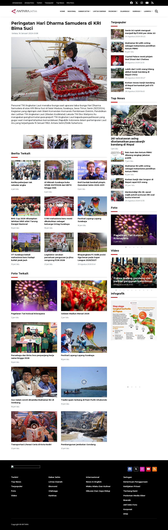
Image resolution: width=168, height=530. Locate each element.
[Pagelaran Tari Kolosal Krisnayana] (34, 295)
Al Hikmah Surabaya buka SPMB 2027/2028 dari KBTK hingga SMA (58, 185)
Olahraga (124, 11)
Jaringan (127, 477)
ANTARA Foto (130, 505)
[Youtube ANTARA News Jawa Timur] (147, 3)
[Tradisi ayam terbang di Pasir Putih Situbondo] (84, 382)
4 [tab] (137, 247)
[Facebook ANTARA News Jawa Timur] (131, 3)
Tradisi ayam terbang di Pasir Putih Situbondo (84, 400)
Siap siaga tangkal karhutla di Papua (133, 376)
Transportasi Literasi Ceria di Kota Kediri (31, 444)
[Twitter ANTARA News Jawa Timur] (136, 3)
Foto (114, 207)
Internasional (92, 477)
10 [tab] (151, 290)
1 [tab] (126, 247)
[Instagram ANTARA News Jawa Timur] (142, 3)
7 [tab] (139, 290)
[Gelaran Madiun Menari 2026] (84, 295)
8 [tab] (143, 290)
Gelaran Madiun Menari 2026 (75, 313)
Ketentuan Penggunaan (135, 482)
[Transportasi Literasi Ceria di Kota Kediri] (34, 426)
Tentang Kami (130, 491)
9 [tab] (147, 290)
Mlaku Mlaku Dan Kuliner (98, 486)
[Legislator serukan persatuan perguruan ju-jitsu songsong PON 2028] (59, 242)
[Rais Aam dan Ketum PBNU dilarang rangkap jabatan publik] (117, 156)
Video (115, 250)
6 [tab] (136, 290)
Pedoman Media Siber (134, 495)
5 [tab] (141, 247)
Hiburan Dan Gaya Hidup (98, 491)
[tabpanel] (134, 230)
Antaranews (17, 3)
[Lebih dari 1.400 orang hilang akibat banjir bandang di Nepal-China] (117, 73)
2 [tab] (130, 247)
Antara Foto (29, 3)
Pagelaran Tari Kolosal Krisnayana (28, 313)
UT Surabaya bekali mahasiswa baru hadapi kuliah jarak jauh (23, 257)
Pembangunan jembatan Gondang (78, 444)
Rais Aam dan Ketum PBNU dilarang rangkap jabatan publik (138, 155)
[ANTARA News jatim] (24, 11)
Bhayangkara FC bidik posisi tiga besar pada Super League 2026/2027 (92, 257)
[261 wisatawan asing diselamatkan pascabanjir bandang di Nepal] (134, 120)
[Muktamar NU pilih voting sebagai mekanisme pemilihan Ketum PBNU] (117, 47)
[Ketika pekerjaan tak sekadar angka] (25, 170)
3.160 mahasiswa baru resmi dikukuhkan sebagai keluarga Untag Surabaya (58, 221)
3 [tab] (134, 247)
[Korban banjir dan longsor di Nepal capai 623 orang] (117, 183)
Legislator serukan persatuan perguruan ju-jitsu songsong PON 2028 (58, 257)
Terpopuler (49, 3)
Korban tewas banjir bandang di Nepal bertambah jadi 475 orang (140, 85)
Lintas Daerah (99, 11)
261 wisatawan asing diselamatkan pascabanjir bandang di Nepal (128, 141)
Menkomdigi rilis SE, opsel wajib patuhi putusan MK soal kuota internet (139, 195)
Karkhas (136, 11)
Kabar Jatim (83, 11)
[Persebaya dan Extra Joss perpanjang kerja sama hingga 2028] (34, 337)
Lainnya (147, 11)
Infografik (118, 293)
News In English (94, 482)
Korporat (127, 509)
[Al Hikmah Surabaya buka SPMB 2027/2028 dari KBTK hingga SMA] (59, 170)
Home (62, 11)
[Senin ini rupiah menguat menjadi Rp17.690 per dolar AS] (117, 34)
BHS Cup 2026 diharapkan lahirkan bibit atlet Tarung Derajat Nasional (24, 221)
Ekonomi (112, 11)
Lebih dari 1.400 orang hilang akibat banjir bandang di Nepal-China (139, 72)
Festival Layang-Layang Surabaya (77, 355)
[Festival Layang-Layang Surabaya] (92, 206)
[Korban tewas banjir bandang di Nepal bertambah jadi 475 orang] (117, 86)
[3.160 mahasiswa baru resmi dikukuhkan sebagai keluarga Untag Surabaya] (59, 206)
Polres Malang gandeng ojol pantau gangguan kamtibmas (133, 280)
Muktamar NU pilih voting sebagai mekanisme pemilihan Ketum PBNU (140, 46)
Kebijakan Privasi (131, 486)
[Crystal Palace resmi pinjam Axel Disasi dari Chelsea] (117, 60)
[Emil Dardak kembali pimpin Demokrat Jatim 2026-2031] (92, 170)
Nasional (72, 11)
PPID (125, 514)
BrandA (127, 500)
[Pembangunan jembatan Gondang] (84, 426)
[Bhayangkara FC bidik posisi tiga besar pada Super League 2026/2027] (92, 242)
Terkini (39, 3)
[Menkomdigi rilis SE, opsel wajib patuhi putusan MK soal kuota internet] (117, 196)
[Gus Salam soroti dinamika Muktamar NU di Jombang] (34, 382)
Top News (60, 3)
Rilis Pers (70, 3)
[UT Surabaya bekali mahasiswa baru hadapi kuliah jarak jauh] (25, 242)
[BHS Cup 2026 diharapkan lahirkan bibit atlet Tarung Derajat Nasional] (25, 206)
